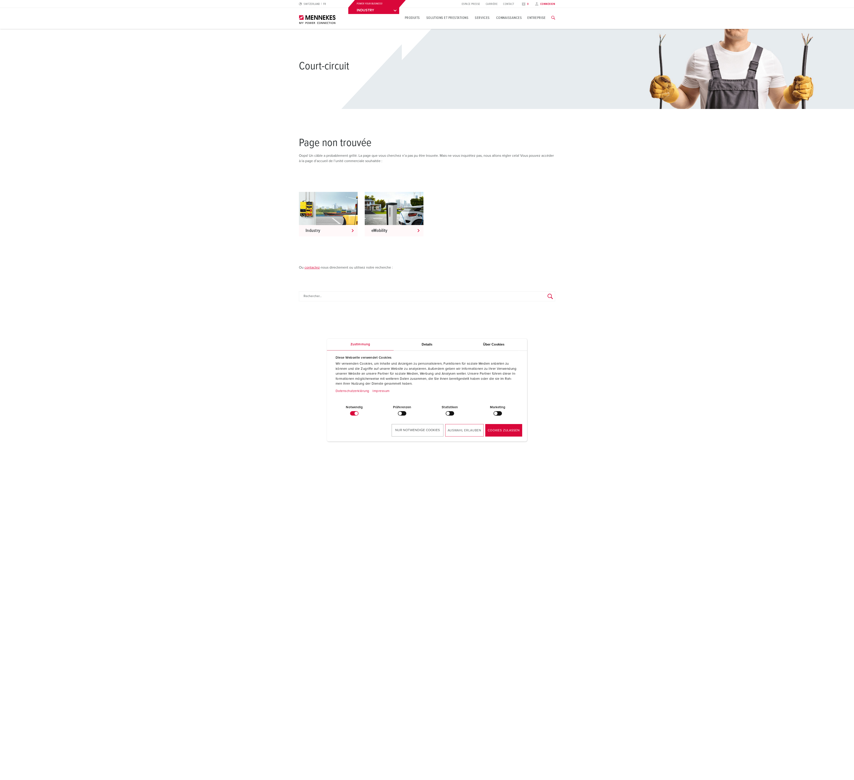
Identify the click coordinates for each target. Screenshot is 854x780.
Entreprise (536, 18)
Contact (508, 4)
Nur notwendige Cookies (417, 430)
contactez (312, 267)
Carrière (492, 4)
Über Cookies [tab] (493, 344)
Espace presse (471, 4)
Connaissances (509, 18)
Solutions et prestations (447, 18)
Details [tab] (427, 344)
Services (482, 18)
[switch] (402, 413)
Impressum (381, 391)
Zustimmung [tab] (360, 344)
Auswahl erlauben (464, 430)
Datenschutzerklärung (352, 391)
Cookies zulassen (504, 430)
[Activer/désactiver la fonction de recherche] (553, 18)
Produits (412, 18)
